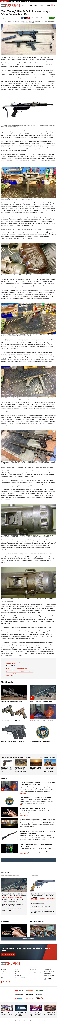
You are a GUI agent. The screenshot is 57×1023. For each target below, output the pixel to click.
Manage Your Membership (49, 975)
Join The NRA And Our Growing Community (20, 1014)
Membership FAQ (47, 973)
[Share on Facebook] (22, 17)
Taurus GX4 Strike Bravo (13, 897)
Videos (16, 973)
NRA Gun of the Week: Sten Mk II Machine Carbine (19, 672)
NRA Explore (32, 976)
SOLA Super (16, 662)
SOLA (13, 662)
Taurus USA (4, 897)
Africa (7, 663)
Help (2, 975)
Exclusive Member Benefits (49, 971)
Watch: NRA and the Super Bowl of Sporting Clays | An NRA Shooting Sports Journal (13, 900)
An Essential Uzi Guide (12, 674)
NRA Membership (47, 969)
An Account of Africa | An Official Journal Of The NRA (35, 769)
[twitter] (25, 17)
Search (2, 977)
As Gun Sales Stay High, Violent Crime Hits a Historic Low (36, 845)
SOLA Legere (22, 662)
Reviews (41, 5)
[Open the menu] (51, 5)
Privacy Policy (3, 1020)
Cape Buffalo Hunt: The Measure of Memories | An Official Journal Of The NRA (21, 769)
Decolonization (45, 662)
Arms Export (39, 662)
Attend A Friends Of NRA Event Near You (49, 1013)
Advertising (3, 969)
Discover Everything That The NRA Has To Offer (36, 1014)
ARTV (2, 916)
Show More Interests (36, 939)
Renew (15, 1)
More (9, 779)
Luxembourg (9, 662)
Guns (24, 840)
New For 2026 (33, 5)
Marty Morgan (12, 663)
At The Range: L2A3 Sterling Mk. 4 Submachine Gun (20, 670)
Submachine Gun (29, 662)
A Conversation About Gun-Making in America (37, 819)
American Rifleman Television (10, 876)
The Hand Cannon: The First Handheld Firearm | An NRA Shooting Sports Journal (42, 902)
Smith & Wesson (43, 898)
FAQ (2, 973)
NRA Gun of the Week (20, 977)
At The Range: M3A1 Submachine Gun (16, 668)
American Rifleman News (37, 922)
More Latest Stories (34, 860)
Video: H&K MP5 (10, 676)
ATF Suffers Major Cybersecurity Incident (35, 797)
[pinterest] (28, 17)
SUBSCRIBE (8, 955)
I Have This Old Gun (8, 18)
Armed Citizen (23, 815)
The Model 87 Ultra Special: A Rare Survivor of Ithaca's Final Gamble (37, 833)
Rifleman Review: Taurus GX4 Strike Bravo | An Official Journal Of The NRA (14, 895)
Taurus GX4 (21, 897)
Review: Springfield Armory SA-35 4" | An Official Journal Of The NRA (7, 769)
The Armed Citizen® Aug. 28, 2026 (33, 808)
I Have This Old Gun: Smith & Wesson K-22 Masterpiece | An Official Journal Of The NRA (42, 895)
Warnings (25, 1020)
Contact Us (3, 971)
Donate (19, 1)
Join (12, 1)
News (23, 5)
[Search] (54, 5)
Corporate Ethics (18, 1020)
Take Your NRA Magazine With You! (6, 1013)
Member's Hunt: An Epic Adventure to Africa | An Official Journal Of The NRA (49, 769)
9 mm (35, 662)
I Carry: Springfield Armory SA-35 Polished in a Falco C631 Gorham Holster (37, 783)
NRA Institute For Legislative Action (36, 973)
